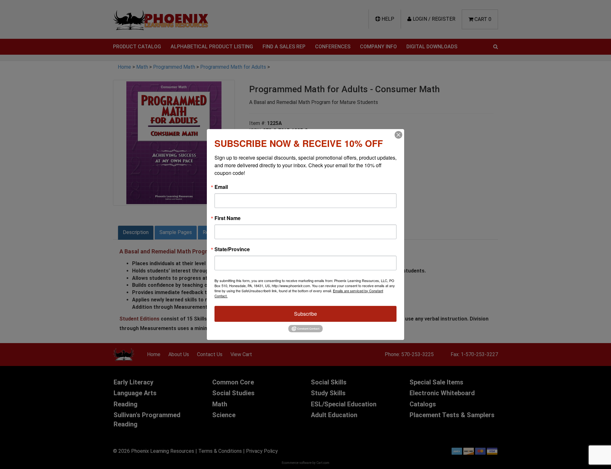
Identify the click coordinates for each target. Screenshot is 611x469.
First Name (227, 218)
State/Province (232, 249)
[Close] (398, 135)
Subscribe (305, 313)
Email (221, 187)
